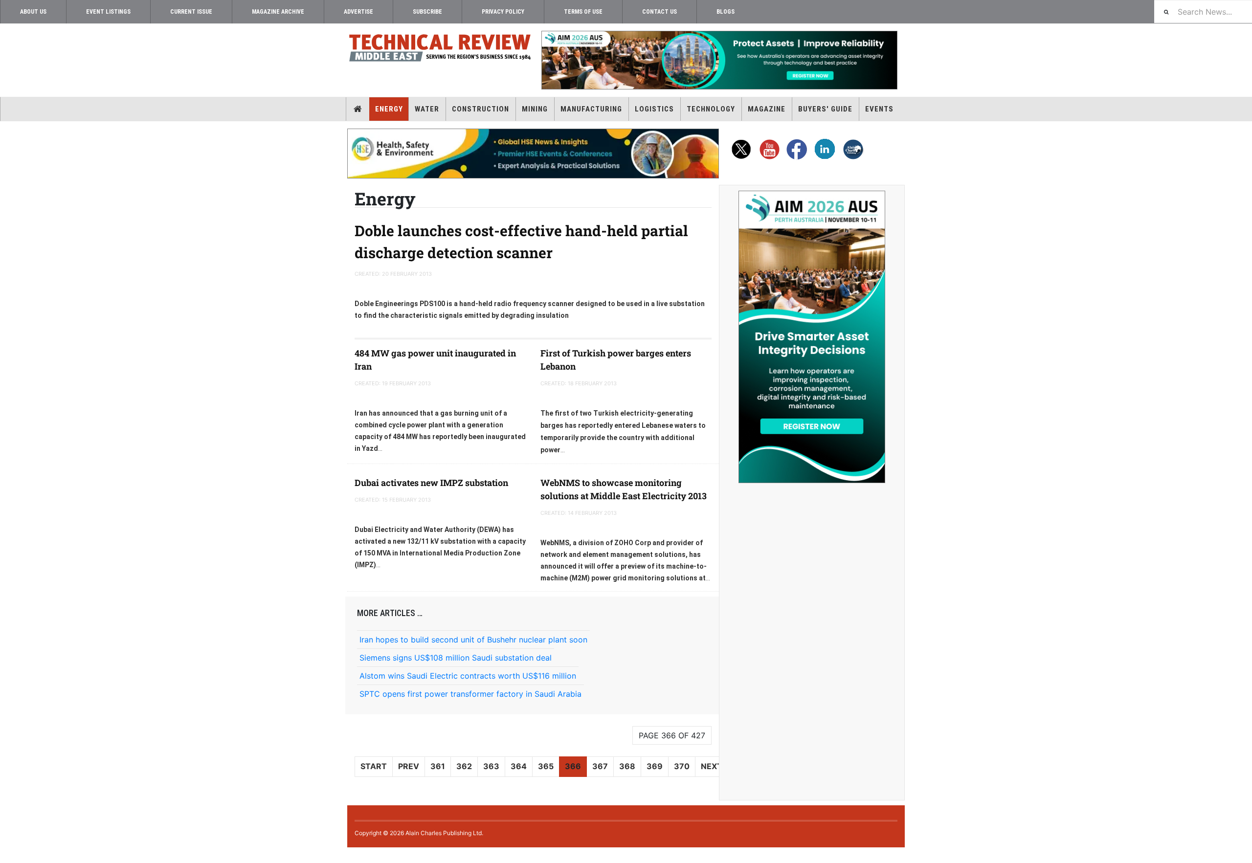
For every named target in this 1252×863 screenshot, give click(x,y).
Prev (408, 766)
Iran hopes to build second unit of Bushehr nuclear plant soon (473, 639)
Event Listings (108, 11)
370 (682, 766)
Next (711, 766)
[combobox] (1203, 11)
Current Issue (191, 11)
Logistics (654, 109)
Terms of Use (583, 11)
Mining (535, 109)
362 (464, 766)
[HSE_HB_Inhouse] (533, 153)
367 (600, 766)
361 (437, 766)
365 (546, 766)
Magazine (766, 109)
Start (373, 766)
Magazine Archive (278, 11)
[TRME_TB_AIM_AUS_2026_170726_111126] (718, 60)
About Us (33, 11)
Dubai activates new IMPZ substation (431, 482)
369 (655, 766)
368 (627, 766)
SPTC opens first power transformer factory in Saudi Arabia (470, 694)
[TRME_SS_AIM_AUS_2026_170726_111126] (811, 337)
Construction (480, 109)
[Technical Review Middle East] (440, 49)
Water (427, 109)
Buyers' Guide (825, 109)
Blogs (725, 11)
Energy (389, 109)
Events (879, 109)
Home (357, 109)
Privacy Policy (503, 11)
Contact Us (659, 11)
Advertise (358, 11)
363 (491, 766)
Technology (711, 109)
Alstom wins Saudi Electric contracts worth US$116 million (467, 676)
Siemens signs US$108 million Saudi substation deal (455, 658)
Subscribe (427, 11)
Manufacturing (591, 109)
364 (519, 766)
